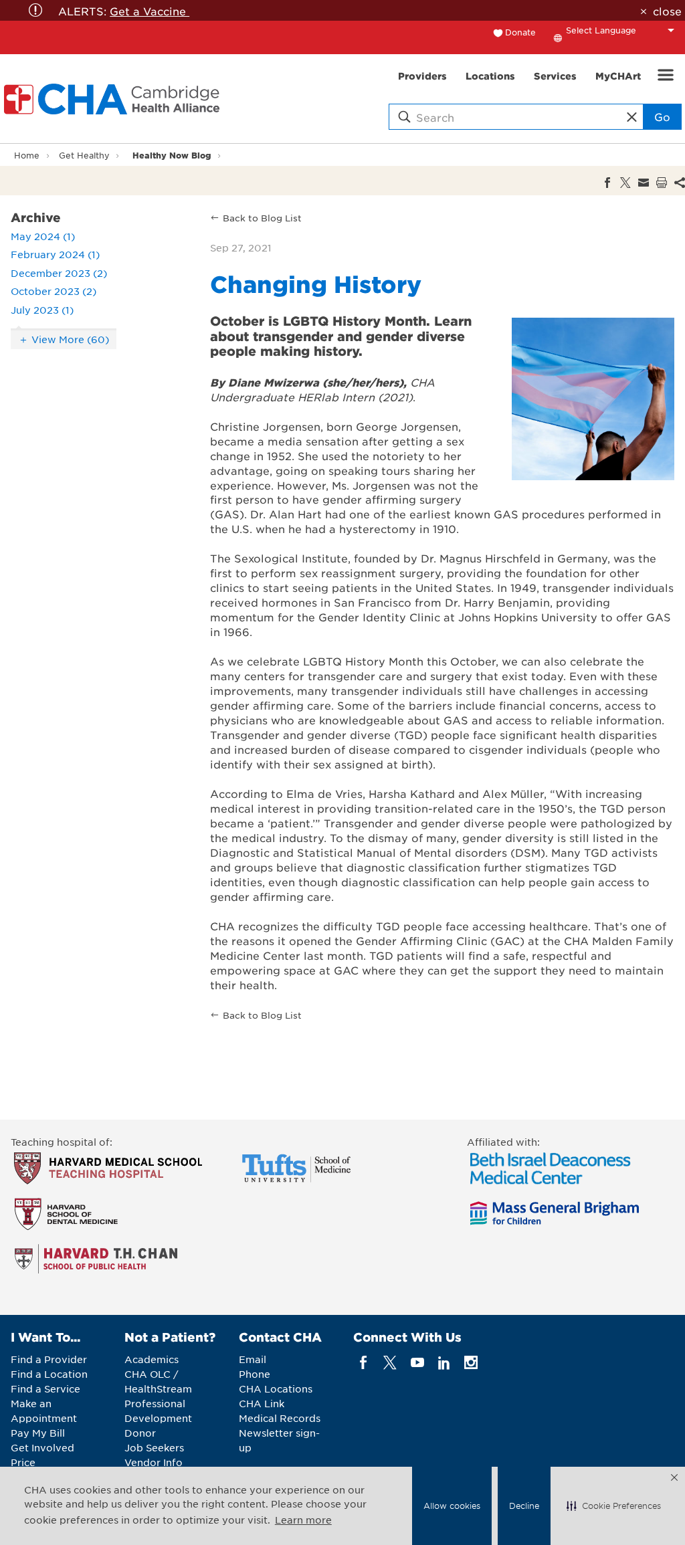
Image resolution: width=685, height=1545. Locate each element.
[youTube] (417, 1363)
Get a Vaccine (149, 10)
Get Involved (42, 1447)
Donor (140, 1433)
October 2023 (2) (53, 291)
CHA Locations (275, 1388)
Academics (151, 1359)
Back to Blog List (262, 217)
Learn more (303, 1520)
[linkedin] (443, 1363)
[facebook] (363, 1363)
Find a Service (45, 1388)
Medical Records (279, 1418)
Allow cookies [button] (451, 1505)
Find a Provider (49, 1359)
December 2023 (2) (59, 273)
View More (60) (70, 339)
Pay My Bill (38, 1433)
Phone (254, 1374)
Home (26, 155)
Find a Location (49, 1374)
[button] (614, 1506)
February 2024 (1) (55, 254)
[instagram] (471, 1363)
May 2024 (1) (43, 236)
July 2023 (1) (42, 310)
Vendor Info (153, 1462)
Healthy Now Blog (171, 155)
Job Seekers (154, 1447)
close (667, 10)
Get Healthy (84, 155)
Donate (520, 32)
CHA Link (261, 1403)
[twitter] (390, 1363)
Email (252, 1359)
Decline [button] (524, 1505)
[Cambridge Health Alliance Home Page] (114, 99)
